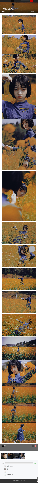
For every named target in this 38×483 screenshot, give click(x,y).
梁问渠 (5, 445)
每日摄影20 (8, 465)
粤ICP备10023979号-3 (22, 480)
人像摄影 (4, 448)
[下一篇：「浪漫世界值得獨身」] (35, 242)
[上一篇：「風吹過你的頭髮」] (2, 242)
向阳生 (7, 468)
